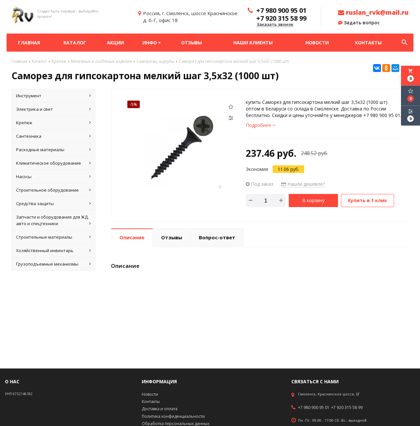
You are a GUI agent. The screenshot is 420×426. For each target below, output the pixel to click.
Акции (115, 42)
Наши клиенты (253, 42)
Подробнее (259, 125)
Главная (29, 42)
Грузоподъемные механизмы (47, 264)
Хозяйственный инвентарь (45, 250)
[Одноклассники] (386, 68)
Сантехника (28, 136)
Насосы (24, 176)
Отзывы (191, 42)
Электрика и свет (34, 109)
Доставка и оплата (160, 409)
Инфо (150, 42)
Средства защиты (35, 203)
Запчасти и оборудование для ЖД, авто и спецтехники (52, 220)
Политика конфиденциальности (173, 416)
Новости (317, 42)
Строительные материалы (44, 237)
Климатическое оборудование (48, 163)
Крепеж (24, 123)
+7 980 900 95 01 (313, 407)
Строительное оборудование (47, 190)
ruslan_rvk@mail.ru (376, 12)
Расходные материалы (40, 150)
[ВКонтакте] (377, 68)
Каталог (74, 42)
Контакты (368, 42)
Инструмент (28, 96)
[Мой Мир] (395, 68)
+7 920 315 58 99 (347, 407)
